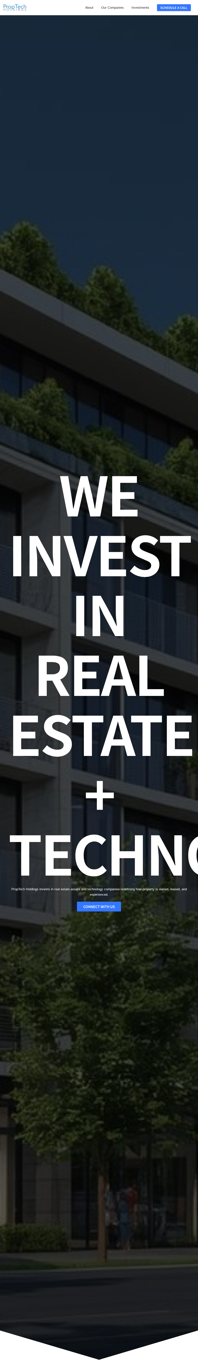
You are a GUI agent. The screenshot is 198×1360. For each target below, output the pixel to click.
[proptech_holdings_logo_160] (15, 8)
